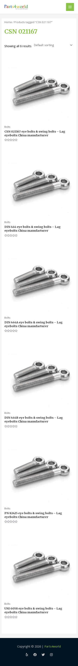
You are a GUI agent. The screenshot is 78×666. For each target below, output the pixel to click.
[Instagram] (51, 654)
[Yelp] (26, 654)
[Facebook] (35, 654)
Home (8, 22)
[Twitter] (43, 654)
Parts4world (52, 646)
